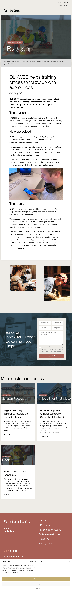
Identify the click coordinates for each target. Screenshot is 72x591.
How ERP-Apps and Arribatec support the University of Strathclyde (52, 413)
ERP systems (45, 525)
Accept (36, 579)
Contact (41, 588)
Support (60, 2)
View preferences (36, 584)
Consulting (44, 521)
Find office (8, 531)
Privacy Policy (34, 588)
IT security (44, 539)
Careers (61, 5)
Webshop (66, 2)
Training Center (46, 544)
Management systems (50, 530)
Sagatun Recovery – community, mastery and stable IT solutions (16, 413)
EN (66, 5)
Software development (50, 534)
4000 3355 (17, 551)
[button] (69, 561)
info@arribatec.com (13, 556)
